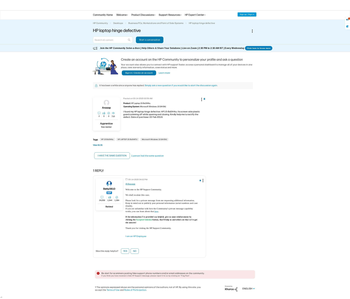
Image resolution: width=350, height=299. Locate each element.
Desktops (118, 23)
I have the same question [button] (112, 155)
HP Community (100, 23)
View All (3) (97, 145)
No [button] (134, 251)
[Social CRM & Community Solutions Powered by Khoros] (231, 288)
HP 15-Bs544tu (107, 139)
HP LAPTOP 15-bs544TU (127, 139)
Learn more (164, 73)
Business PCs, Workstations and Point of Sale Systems (155, 23)
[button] (201, 99)
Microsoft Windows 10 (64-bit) (154, 139)
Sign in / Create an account (139, 73)
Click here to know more (258, 48)
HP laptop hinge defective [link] (202, 23)
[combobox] (113, 40)
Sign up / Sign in (247, 14)
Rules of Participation (135, 290)
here (156, 211)
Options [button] (253, 31)
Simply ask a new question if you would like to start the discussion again (181, 85)
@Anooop (130, 184)
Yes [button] (125, 251)
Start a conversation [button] (149, 40)
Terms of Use (113, 290)
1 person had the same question (147, 155)
